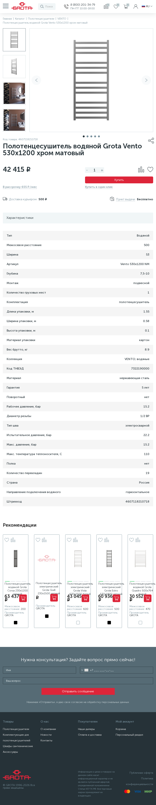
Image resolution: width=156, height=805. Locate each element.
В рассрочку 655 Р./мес (20, 187)
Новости (46, 734)
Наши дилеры (86, 729)
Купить (119, 180)
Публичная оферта (141, 772)
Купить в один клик (99, 187)
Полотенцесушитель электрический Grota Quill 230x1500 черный (49, 588)
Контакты (46, 740)
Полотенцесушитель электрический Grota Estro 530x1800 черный (111, 589)
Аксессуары (10, 752)
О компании (48, 729)
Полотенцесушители (16, 729)
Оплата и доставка (90, 734)
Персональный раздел (129, 734)
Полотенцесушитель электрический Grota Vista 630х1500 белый (80, 589)
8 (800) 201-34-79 (82, 4)
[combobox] (84, 670)
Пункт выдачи (125, 199)
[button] (146, 80)
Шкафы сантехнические (18, 746)
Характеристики (19, 218)
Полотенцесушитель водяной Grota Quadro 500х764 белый (142, 589)
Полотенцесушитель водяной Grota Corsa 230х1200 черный (17, 589)
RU (148, 6)
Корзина (121, 729)
